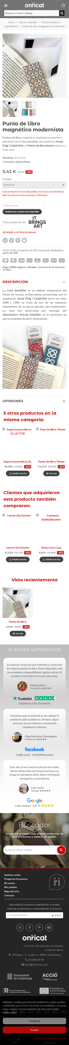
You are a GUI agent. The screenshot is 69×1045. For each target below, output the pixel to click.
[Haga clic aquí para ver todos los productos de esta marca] (39, 222)
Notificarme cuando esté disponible (22, 212)
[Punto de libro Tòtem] (51, 442)
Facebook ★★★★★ (36, 739)
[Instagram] (20, 927)
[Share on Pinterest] (18, 240)
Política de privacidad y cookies (50, 1038)
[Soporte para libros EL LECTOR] (18, 442)
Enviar (57, 915)
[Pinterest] (39, 927)
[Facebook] (29, 927)
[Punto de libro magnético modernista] (18, 603)
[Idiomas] (63, 5)
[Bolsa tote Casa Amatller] (51, 528)
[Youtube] (49, 927)
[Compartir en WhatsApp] (5, 240)
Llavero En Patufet (17, 547)
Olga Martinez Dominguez (41, 736)
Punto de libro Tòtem (51, 461)
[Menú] (6, 5)
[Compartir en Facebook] (11, 240)
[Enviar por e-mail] (24, 240)
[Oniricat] (34, 5)
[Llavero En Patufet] (18, 528)
